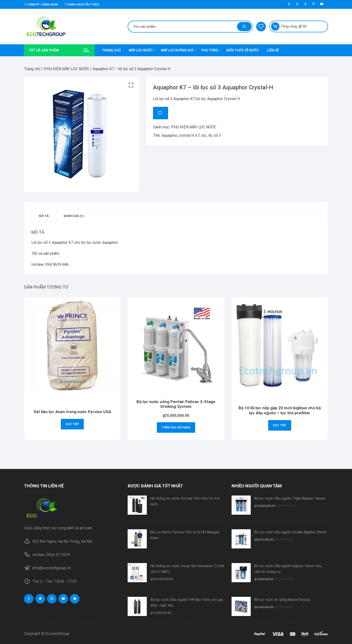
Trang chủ (32, 69)
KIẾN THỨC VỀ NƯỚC (242, 50)
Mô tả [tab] (44, 216)
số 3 (217, 135)
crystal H (186, 135)
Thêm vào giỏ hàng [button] (176, 427)
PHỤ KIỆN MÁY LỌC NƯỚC (66, 69)
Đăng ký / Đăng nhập (42, 4)
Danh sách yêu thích (83, 4)
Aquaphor (169, 135)
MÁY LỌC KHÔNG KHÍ (177, 50)
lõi (210, 135)
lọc (204, 135)
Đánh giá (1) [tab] (73, 216)
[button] (131, 85)
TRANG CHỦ (111, 50)
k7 (198, 135)
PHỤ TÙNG (209, 50)
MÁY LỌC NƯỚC (141, 50)
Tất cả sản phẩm (45, 253)
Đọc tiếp (72, 424)
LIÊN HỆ (273, 50)
